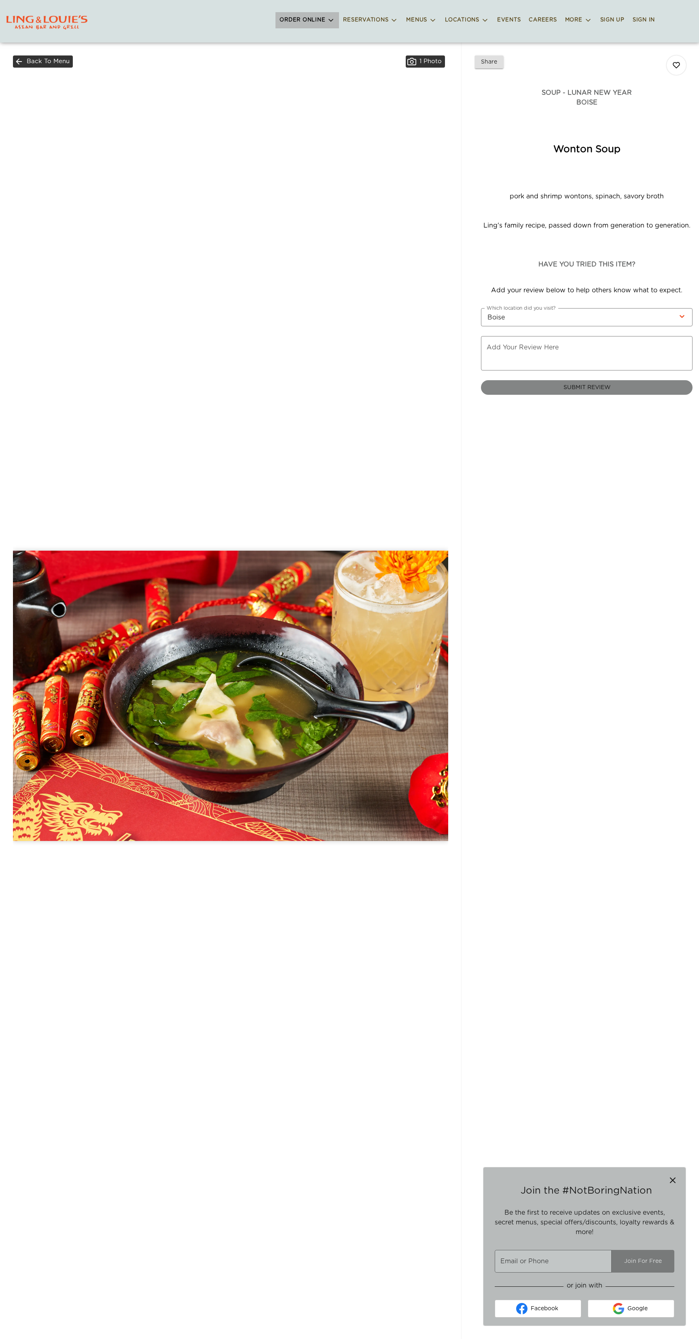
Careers (543, 20)
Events (509, 20)
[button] (307, 20)
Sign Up (612, 20)
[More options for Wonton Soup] (676, 65)
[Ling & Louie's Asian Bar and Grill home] (46, 22)
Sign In (644, 20)
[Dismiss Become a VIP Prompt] (672, 1180)
